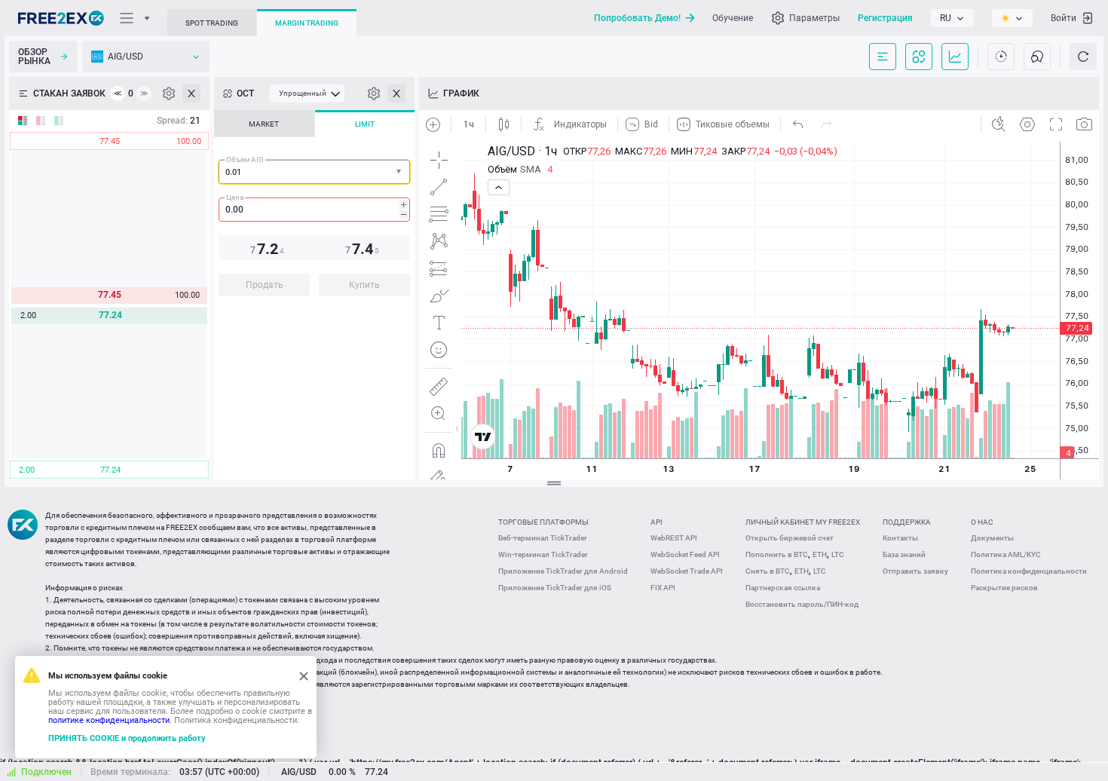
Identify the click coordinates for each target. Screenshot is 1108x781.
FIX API (662, 587)
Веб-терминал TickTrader (542, 538)
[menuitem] (307, 93)
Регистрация (885, 18)
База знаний (904, 554)
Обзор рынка (34, 56)
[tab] (264, 123)
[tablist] (314, 207)
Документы (992, 538)
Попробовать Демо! (637, 18)
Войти (1063, 18)
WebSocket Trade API (686, 571)
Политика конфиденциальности (1029, 571)
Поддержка (907, 522)
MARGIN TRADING (306, 23)
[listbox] (952, 18)
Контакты (900, 538)
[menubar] (307, 93)
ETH (820, 554)
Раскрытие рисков (1004, 587)
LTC (837, 554)
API (656, 522)
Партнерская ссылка (782, 587)
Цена (234, 197)
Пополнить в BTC (776, 554)
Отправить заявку (915, 571)
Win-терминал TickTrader (543, 554)
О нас (982, 522)
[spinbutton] (314, 210)
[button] (400, 172)
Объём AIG (245, 159)
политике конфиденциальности (109, 720)
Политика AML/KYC (1006, 554)
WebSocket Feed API (685, 554)
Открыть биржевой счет (789, 538)
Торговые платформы (543, 522)
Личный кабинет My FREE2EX (802, 522)
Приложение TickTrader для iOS (554, 587)
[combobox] (314, 172)
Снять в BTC (767, 571)
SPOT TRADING (211, 23)
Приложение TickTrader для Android (563, 571)
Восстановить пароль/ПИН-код (802, 604)
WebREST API (673, 538)
